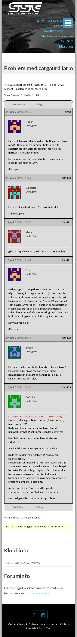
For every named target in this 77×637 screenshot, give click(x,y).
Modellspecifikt (23, 84)
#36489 (66, 387)
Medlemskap (53, 31)
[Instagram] (43, 615)
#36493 (66, 337)
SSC (10, 84)
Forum (58, 26)
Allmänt (8, 88)
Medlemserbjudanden (57, 36)
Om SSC (67, 41)
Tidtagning (65, 46)
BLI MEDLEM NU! (49, 21)
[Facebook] (34, 615)
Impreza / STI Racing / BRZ (48, 84)
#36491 (66, 260)
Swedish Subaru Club (53, 624)
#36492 (66, 222)
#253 (68, 111)
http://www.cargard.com (30, 251)
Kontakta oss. (40, 593)
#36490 (66, 178)
